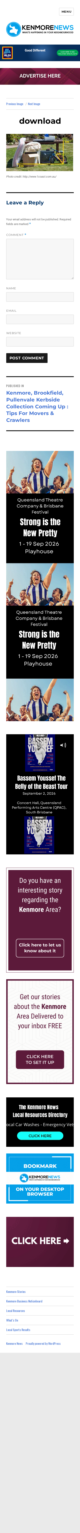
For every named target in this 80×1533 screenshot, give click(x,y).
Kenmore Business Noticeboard (24, 1301)
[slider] (44, 850)
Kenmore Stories (16, 1291)
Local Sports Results (18, 1329)
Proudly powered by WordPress (43, 1343)
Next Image (34, 104)
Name (11, 288)
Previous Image (14, 104)
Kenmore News (14, 1343)
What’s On (12, 1320)
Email (11, 310)
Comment (16, 235)
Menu (66, 11)
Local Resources (15, 1310)
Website (13, 333)
